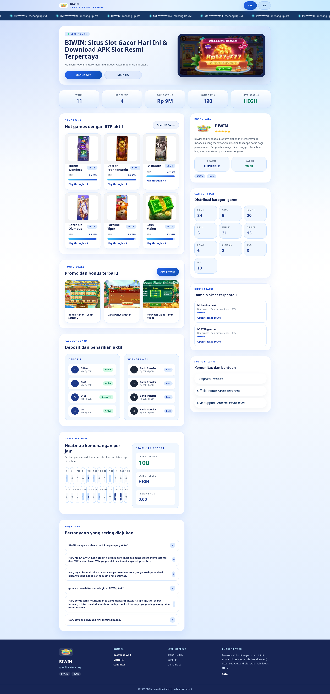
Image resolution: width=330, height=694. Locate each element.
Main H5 (123, 75)
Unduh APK (83, 75)
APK (250, 5)
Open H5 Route (166, 125)
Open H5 (118, 659)
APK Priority (168, 271)
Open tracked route (209, 317)
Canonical (119, 664)
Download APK (122, 655)
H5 (264, 5)
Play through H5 (78, 184)
